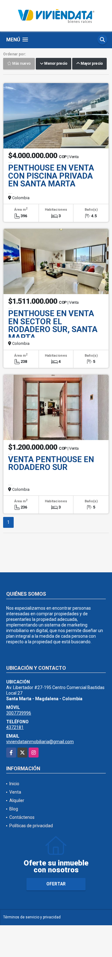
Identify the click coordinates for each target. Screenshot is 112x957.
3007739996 (18, 713)
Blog (13, 808)
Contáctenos (22, 817)
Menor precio (55, 64)
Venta (15, 792)
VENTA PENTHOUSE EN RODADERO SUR (51, 463)
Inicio (14, 783)
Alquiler (16, 800)
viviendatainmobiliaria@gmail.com (40, 741)
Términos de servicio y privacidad (32, 917)
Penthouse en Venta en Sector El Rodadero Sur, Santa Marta (52, 325)
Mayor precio (91, 64)
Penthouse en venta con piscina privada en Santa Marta (51, 175)
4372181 (15, 727)
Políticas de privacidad (31, 825)
